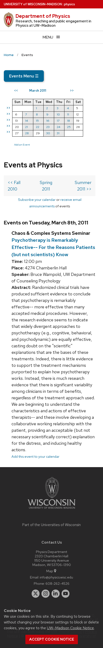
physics (69, 4)
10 (58, 114)
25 (68, 127)
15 (37, 121)
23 (48, 127)
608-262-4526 (57, 583)
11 (68, 114)
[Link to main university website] (51, 509)
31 (58, 133)
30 (48, 133)
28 (26, 133)
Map (49, 571)
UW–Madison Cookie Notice (70, 627)
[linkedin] (56, 594)
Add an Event (22, 144)
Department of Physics (43, 16)
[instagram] (45, 594)
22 (37, 127)
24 (58, 127)
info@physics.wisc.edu (56, 577)
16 (48, 121)
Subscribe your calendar (37, 199)
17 (58, 121)
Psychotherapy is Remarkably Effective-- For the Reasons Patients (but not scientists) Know (53, 247)
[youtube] (66, 594)
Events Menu (24, 76)
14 (26, 121)
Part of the (51, 524)
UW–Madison (33, 4)
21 (26, 127)
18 (68, 121)
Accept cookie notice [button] (51, 639)
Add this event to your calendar (35, 456)
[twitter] (36, 594)
